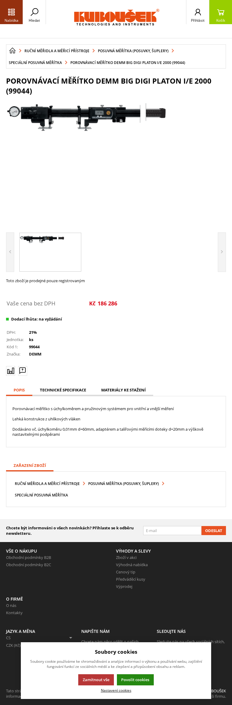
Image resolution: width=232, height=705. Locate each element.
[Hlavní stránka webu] (12, 51)
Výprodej (124, 586)
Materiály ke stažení (123, 390)
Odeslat (213, 530)
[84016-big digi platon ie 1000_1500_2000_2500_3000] (116, 163)
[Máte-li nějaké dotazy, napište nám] (22, 371)
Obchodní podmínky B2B (28, 557)
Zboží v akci (126, 557)
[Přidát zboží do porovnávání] (10, 371)
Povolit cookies (135, 679)
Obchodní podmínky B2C (28, 564)
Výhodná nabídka (132, 564)
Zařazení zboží (30, 465)
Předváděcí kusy (130, 579)
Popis (19, 390)
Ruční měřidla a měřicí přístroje (47, 483)
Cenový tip (125, 572)
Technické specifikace (63, 390)
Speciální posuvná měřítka (41, 495)
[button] (11, 12)
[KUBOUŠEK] (116, 19)
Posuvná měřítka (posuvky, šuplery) (123, 483)
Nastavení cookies (116, 690)
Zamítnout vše (96, 679)
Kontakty (14, 612)
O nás (11, 605)
